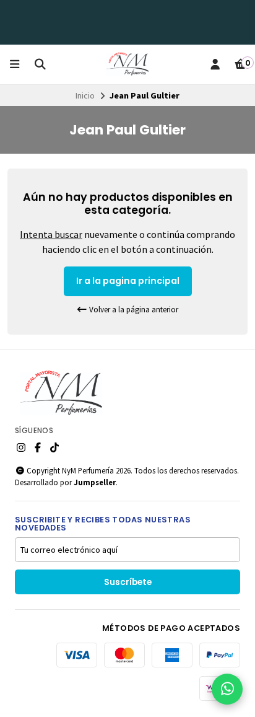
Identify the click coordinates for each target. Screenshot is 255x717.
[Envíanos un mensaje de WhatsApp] (227, 689)
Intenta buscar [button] (51, 234)
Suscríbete (128, 582)
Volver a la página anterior (132, 309)
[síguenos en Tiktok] (54, 447)
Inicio (85, 95)
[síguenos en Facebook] (38, 447)
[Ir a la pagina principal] (127, 64)
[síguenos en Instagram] (21, 447)
